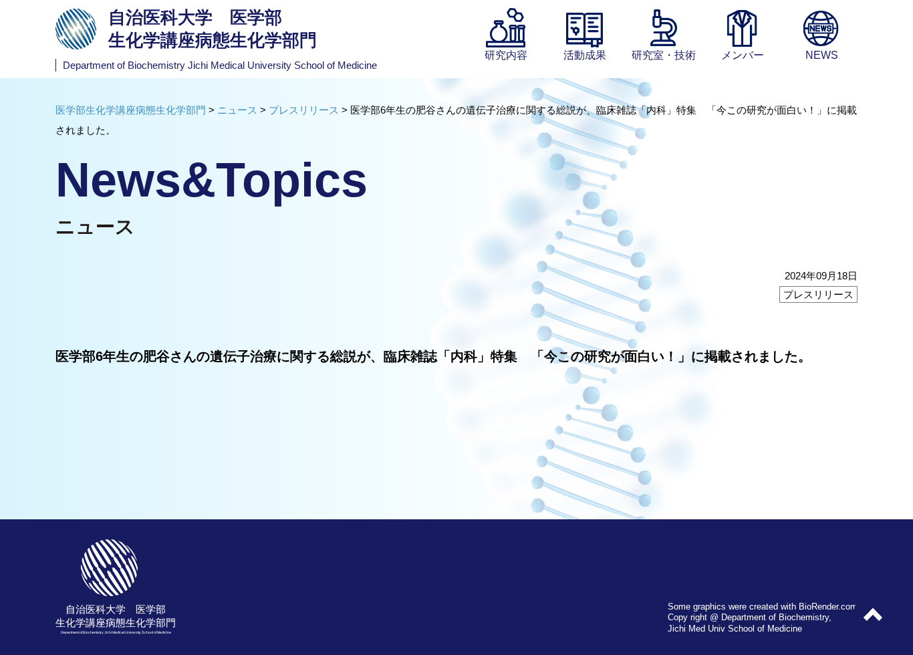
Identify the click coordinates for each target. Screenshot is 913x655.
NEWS (821, 55)
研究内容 (506, 55)
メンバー (742, 55)
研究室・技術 (664, 55)
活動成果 (584, 55)
